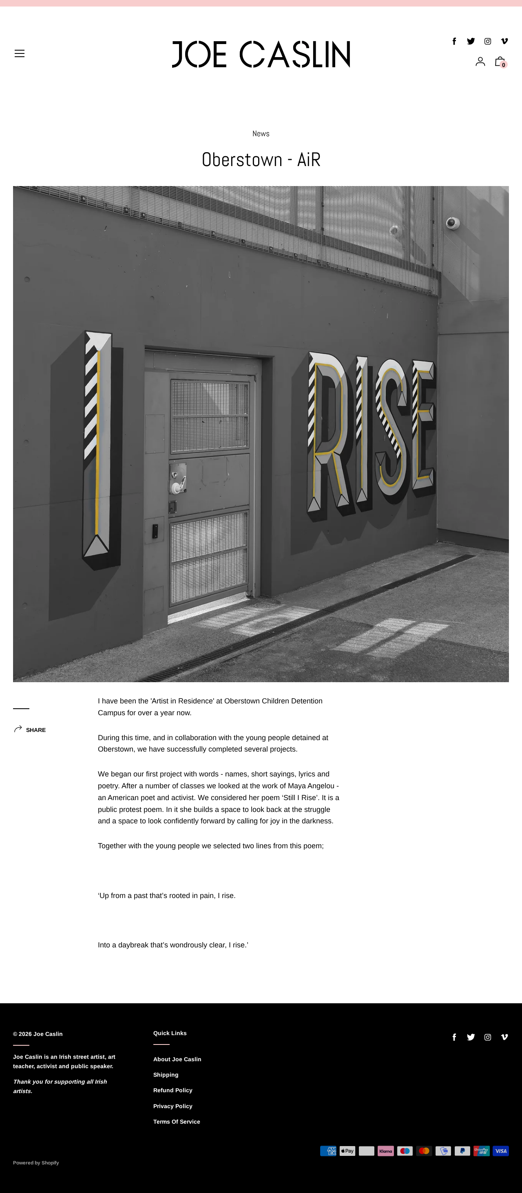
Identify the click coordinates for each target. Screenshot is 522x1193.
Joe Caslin (48, 1034)
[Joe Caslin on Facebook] (454, 41)
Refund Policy (172, 1090)
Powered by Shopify (36, 1163)
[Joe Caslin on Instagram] (487, 41)
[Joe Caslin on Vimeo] (504, 41)
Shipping (166, 1074)
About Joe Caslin (177, 1059)
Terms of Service (176, 1121)
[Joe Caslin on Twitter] (471, 41)
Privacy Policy (172, 1106)
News (261, 133)
